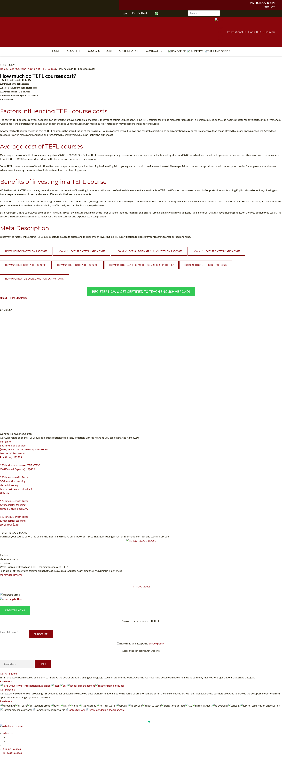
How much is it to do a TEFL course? (25, 265)
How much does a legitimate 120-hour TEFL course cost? (149, 251)
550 (2, 461)
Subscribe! (41, 634)
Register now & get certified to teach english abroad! (141, 291)
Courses (94, 50)
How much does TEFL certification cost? (81, 251)
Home (56, 50)
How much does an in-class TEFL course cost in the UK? (141, 265)
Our (8, 673)
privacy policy (156, 643)
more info (5, 441)
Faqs (11, 68)
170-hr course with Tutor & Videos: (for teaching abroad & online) (14, 504)
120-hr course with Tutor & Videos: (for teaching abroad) (14, 520)
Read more (6, 681)
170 (2, 512)
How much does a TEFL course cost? (26, 251)
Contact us (154, 50)
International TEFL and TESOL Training (251, 32)
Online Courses (262, 3)
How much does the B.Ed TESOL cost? (205, 265)
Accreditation (129, 50)
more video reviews (11, 574)
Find (42, 663)
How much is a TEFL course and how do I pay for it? (34, 278)
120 (2, 528)
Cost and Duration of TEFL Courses (36, 68)
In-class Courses (12, 752)
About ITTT (74, 50)
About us (8, 733)
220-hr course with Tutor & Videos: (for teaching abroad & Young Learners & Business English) (16, 485)
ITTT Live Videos (141, 586)
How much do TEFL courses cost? (38, 76)
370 (2, 473)
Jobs (109, 50)
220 (2, 497)
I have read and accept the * (142, 643)
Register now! (15, 610)
